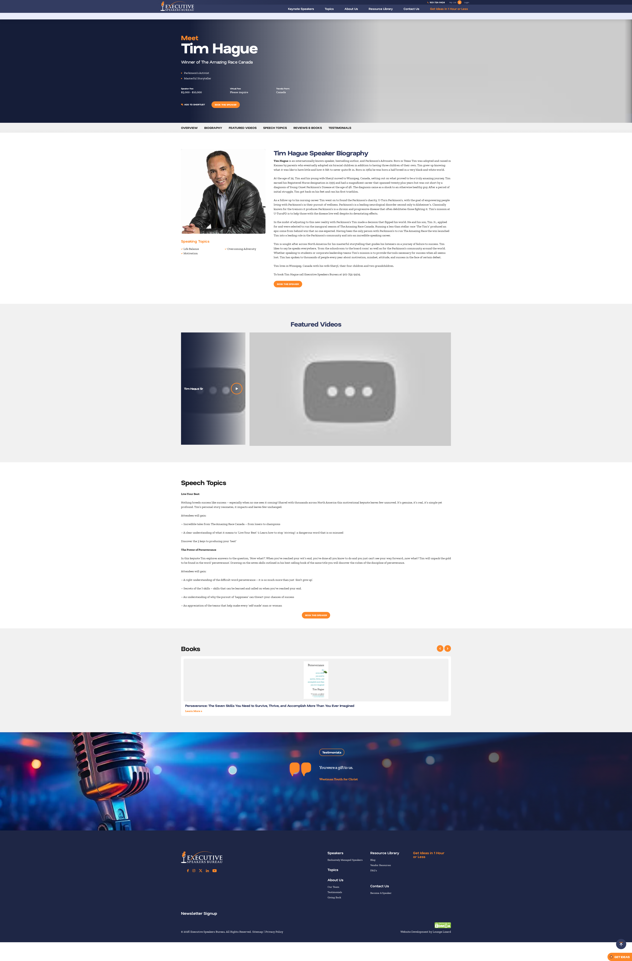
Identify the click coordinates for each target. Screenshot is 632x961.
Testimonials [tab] (331, 752)
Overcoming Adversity (241, 249)
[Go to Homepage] (177, 6)
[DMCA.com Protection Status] (442, 925)
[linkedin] (207, 870)
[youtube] (214, 870)
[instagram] (193, 870)
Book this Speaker (226, 104)
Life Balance (191, 249)
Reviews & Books (307, 128)
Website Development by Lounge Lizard (425, 932)
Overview (189, 128)
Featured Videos (243, 128)
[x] (200, 870)
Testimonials (340, 128)
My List (454, 2)
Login (466, 2)
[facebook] (188, 870)
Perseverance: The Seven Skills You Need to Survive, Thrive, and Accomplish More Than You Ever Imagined (269, 705)
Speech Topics (275, 128)
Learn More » (193, 711)
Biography (213, 128)
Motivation (191, 253)
